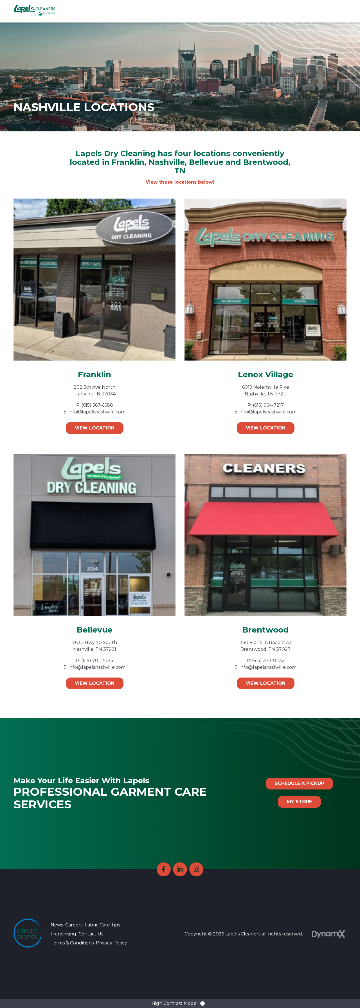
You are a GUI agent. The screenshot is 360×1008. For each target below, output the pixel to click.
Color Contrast (204, 1003)
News (57, 925)
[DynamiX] (329, 934)
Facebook (164, 869)
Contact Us (90, 934)
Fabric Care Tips (102, 925)
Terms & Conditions (72, 943)
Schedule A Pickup (299, 783)
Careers (73, 925)
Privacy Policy (111, 943)
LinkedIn (180, 869)
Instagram (196, 869)
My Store (299, 801)
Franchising (63, 934)
